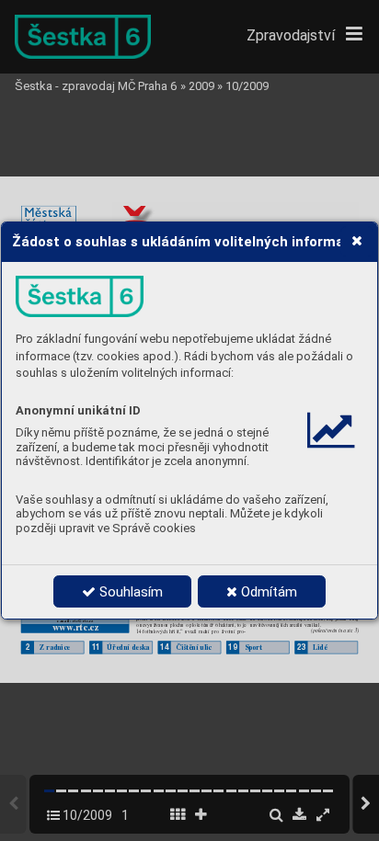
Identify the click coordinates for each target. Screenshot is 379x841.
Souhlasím (129, 592)
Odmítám (267, 592)
